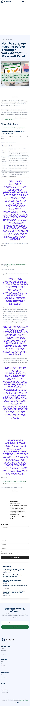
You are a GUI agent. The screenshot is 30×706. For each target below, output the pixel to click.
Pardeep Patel (14, 501)
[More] (20, 93)
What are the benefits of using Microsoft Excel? (15, 586)
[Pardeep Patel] (6, 509)
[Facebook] (7, 93)
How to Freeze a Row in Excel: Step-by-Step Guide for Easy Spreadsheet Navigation (14, 592)
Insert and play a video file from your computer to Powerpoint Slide (13, 570)
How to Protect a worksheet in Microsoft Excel (14, 484)
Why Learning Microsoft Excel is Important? (12, 581)
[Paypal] (18, 516)
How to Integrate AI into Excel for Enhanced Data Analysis (12, 575)
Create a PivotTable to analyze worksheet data (14, 481)
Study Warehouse (24, 700)
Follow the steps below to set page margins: (13, 127)
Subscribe (15, 627)
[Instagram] (14, 516)
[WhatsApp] (16, 93)
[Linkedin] (16, 516)
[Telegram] (23, 516)
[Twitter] (10, 93)
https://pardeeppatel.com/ (15, 503)
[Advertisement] (15, 19)
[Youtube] (12, 518)
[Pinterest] (13, 93)
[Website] (10, 518)
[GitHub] (12, 516)
